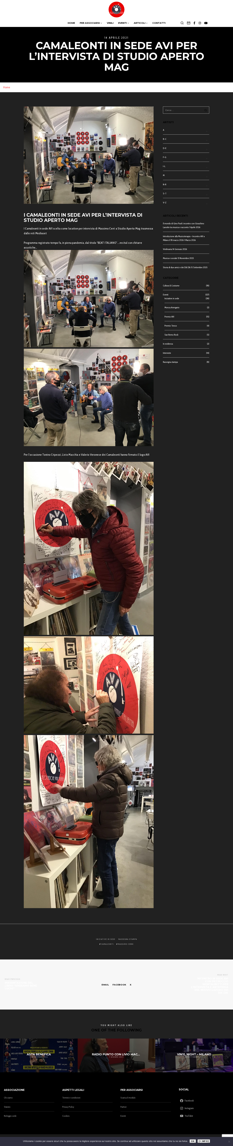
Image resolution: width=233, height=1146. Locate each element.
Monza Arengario (172, 307)
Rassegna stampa (170, 362)
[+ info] (204, 1141)
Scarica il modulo (128, 1097)
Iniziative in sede (172, 298)
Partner (123, 1106)
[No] (229, 1141)
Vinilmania (167, 249)
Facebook (119, 984)
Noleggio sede (10, 1115)
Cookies (66, 1115)
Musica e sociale (170, 258)
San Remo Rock (171, 334)
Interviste (167, 353)
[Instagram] (200, 23)
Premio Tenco (171, 325)
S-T (164, 193)
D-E (164, 148)
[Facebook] (194, 23)
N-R (164, 184)
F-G (164, 157)
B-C (164, 139)
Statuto (7, 1106)
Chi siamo (8, 1097)
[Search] (182, 23)
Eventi (165, 294)
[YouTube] (206, 23)
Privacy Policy (68, 1106)
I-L (164, 166)
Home (6, 87)
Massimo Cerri (126, 944)
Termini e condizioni (71, 1097)
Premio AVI (169, 316)
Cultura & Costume (171, 285)
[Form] (188, 23)
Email (105, 984)
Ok (192, 1141)
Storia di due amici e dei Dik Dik (177, 267)
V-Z (164, 202)
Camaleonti (107, 944)
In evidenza (168, 343)
